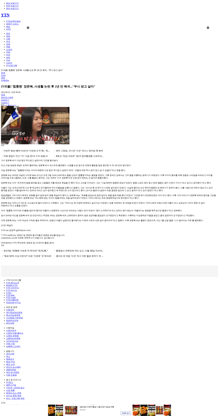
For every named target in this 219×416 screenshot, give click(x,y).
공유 (3, 78)
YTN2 (8, 293)
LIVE (8, 29)
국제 (8, 44)
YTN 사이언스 (12, 288)
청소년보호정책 (13, 315)
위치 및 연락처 (12, 372)
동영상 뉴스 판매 (13, 393)
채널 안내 (10, 362)
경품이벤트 (11, 370)
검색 (3, 73)
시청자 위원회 (12, 336)
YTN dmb (10, 295)
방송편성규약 (12, 320)
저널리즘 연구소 (13, 302)
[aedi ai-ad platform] (15, 107)
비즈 (8, 55)
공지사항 (10, 354)
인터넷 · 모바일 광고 (15, 388)
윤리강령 (10, 323)
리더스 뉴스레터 (13, 367)
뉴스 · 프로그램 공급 (15, 398)
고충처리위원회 (13, 338)
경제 (8, 36)
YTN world (11, 297)
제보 (8, 27)
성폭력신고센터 (13, 346)
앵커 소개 (10, 364)
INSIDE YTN (11, 285)
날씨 (8, 57)
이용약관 (10, 310)
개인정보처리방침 (14, 312)
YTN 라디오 (11, 290)
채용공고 (10, 359)
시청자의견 (11, 330)
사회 (8, 39)
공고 (8, 356)
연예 (8, 52)
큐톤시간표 (11, 385)
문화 (8, 47)
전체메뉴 (5, 80)
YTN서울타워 (12, 300)
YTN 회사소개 (12, 283)
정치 (8, 34)
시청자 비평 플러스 (14, 333)
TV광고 (9, 382)
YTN (5, 15)
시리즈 (9, 63)
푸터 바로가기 (12, 8)
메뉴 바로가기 (12, 3)
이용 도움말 (11, 375)
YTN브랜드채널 (13, 21)
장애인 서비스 (12, 24)
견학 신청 (10, 344)
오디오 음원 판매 (13, 396)
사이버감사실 (12, 341)
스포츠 (9, 49)
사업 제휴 (10, 390)
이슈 (8, 60)
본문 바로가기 (12, 6)
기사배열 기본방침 (14, 318)
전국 (8, 41)
